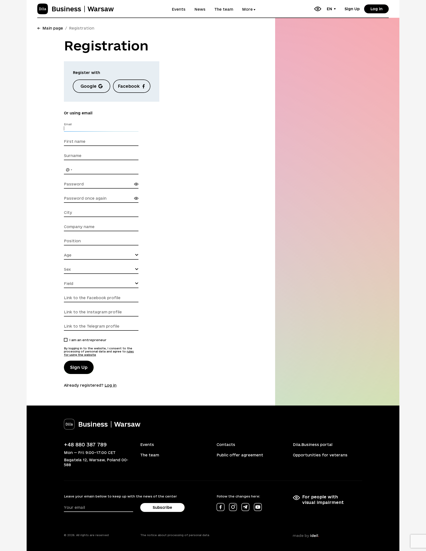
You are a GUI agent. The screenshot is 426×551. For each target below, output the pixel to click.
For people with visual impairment (323, 499)
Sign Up (352, 9)
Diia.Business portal (312, 444)
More (247, 9)
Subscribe (162, 507)
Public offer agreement (240, 455)
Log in (376, 9)
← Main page (50, 28)
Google (89, 86)
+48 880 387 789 (85, 444)
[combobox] (68, 170)
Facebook (129, 86)
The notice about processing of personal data (174, 535)
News (199, 9)
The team (223, 9)
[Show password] (136, 184)
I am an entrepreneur (87, 340)
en (329, 9)
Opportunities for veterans (320, 455)
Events (178, 9)
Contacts (226, 444)
